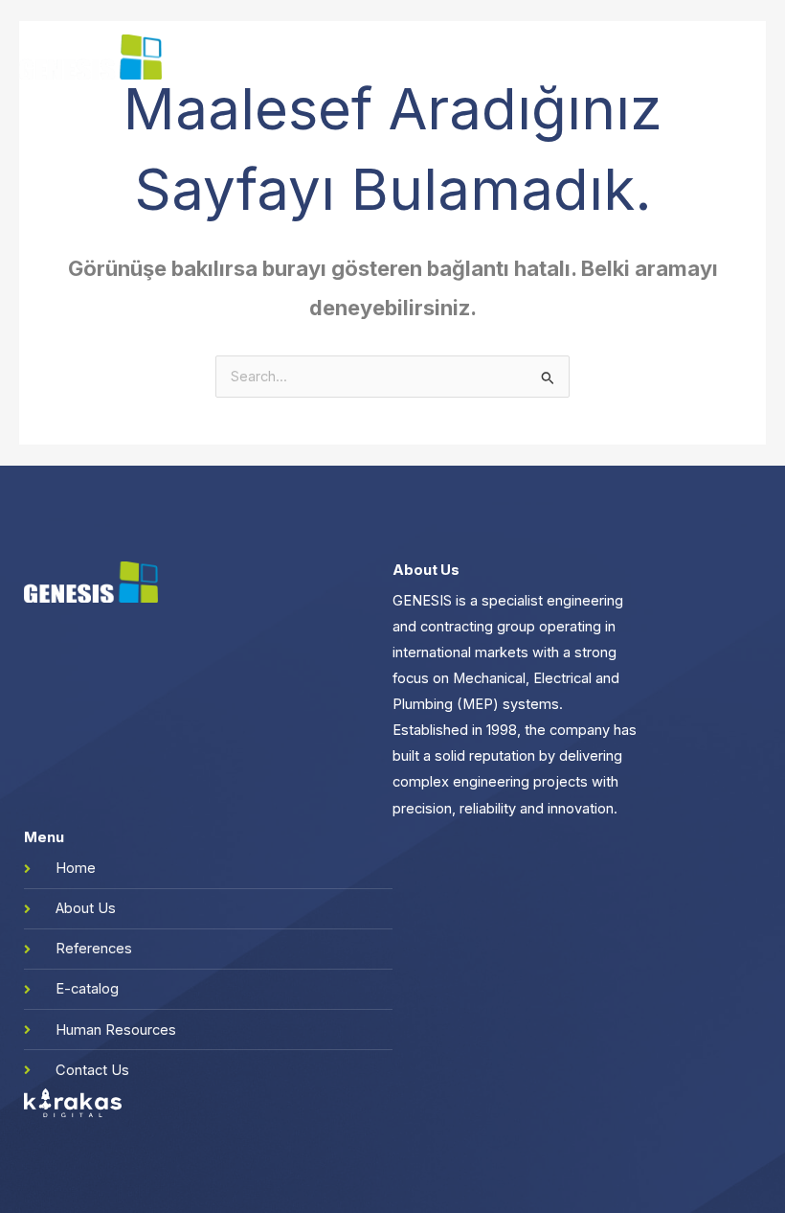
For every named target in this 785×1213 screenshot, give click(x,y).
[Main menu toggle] (746, 57)
